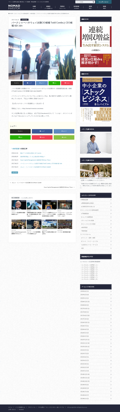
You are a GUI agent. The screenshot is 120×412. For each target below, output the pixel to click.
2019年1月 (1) (84, 298)
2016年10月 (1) (84, 322)
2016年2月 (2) (84, 336)
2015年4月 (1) (84, 364)
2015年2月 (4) (84, 367)
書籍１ (90, 7)
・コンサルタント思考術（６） (89, 275)
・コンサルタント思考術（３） (89, 269)
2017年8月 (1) (84, 312)
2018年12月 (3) (84, 301)
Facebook (76, 7)
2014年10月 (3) (84, 381)
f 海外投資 (84, 231)
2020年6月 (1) (84, 291)
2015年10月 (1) (84, 346)
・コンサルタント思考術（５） (89, 273)
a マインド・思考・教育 (88, 238)
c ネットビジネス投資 (87, 220)
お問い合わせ (104, 2)
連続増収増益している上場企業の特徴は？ (32, 156)
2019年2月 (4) (84, 294)
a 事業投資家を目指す (87, 203)
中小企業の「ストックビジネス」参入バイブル (51, 407)
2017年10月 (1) (84, 308)
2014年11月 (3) (84, 378)
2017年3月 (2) (84, 319)
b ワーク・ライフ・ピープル (89, 241)
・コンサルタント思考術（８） (89, 279)
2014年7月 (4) (84, 391)
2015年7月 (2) (84, 353)
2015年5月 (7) (84, 360)
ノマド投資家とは (48, 7)
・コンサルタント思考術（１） (89, 265)
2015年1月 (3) (84, 371)
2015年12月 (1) (84, 339)
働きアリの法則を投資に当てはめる (30, 153)
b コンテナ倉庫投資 (87, 217)
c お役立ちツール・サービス (89, 244)
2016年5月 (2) (84, 333)
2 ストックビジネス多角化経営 (89, 210)
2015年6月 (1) (84, 357)
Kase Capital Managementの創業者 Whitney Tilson (35, 160)
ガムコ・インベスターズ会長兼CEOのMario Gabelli (35, 167)
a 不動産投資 (85, 213)
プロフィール (62, 7)
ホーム (34, 7)
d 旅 (82, 248)
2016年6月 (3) (84, 329)
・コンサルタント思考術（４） (89, 271)
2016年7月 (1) (84, 326)
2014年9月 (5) (84, 384)
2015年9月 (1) (84, 350)
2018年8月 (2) (84, 305)
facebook (21, 409)
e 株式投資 (15, 148)
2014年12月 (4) (84, 374)
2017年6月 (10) (84, 315)
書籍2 (104, 7)
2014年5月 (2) (84, 398)
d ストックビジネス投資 (88, 224)
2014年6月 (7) (84, 395)
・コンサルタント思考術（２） (89, 267)
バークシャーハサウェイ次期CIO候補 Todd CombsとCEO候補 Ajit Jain (41, 163)
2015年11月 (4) (84, 343)
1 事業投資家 (84, 199)
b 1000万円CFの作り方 (88, 206)
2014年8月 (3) (84, 388)
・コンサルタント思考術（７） (89, 277)
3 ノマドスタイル (85, 234)
